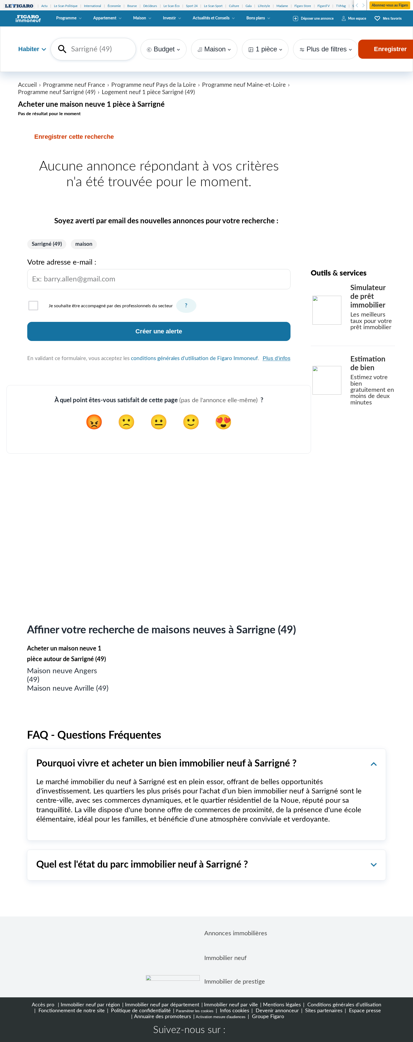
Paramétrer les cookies (195, 1011)
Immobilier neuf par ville (231, 1004)
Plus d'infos (277, 358)
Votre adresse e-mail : (71, 271)
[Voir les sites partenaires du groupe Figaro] (19, 6)
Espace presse (364, 1010)
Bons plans (255, 18)
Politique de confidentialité (140, 1010)
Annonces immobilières (235, 933)
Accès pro (43, 1004)
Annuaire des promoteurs (162, 1016)
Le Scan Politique (66, 6)
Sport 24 (192, 6)
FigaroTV (323, 6)
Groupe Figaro (267, 1016)
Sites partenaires (323, 1010)
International (92, 6)
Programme (66, 18)
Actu (44, 6)
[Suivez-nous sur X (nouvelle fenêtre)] (253, 1031)
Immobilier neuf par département (162, 1004)
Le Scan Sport (213, 6)
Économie (114, 6)
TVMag (341, 6)
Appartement (104, 18)
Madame (282, 6)
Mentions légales (282, 1004)
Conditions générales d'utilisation (343, 1004)
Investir (169, 18)
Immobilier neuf (225, 958)
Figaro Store (302, 6)
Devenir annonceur (276, 1010)
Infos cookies (234, 1010)
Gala (248, 6)
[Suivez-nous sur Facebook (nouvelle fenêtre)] (235, 1031)
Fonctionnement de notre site (71, 1010)
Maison (139, 18)
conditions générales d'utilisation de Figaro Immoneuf (194, 358)
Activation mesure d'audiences (221, 1017)
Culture (234, 6)
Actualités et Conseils (211, 18)
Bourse (132, 6)
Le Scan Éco (172, 6)
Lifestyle (264, 6)
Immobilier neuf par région (90, 1004)
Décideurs (150, 6)
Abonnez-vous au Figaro (390, 5)
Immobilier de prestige (234, 982)
